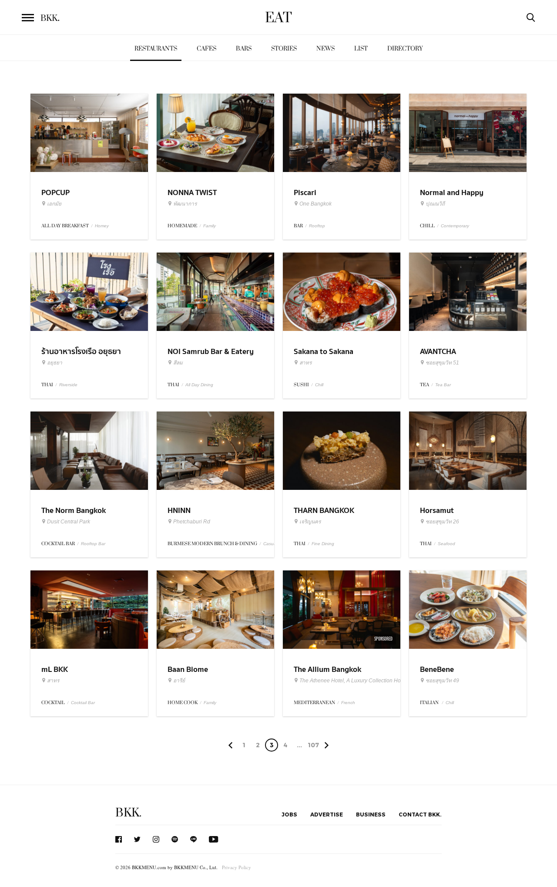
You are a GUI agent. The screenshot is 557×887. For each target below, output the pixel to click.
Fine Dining (323, 543)
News (325, 48)
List (361, 48)
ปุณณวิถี (435, 203)
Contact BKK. (420, 814)
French (348, 702)
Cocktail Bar (83, 702)
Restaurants (155, 48)
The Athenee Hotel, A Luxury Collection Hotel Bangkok (364, 680)
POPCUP (55, 192)
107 (313, 745)
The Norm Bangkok (73, 510)
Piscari (305, 192)
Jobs (289, 814)
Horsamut (437, 510)
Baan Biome (188, 669)
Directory (405, 48)
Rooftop (317, 225)
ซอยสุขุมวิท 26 (442, 521)
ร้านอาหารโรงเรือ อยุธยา (81, 351)
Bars (244, 48)
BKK (50, 18)
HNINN (179, 510)
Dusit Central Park (68, 521)
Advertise (326, 814)
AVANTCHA (438, 351)
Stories (284, 48)
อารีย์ (179, 680)
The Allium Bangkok (327, 669)
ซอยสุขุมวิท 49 (442, 680)
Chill (319, 384)
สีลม (178, 362)
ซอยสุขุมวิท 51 (442, 362)
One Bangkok (315, 203)
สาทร (305, 362)
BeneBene (437, 669)
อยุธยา (54, 362)
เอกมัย (54, 203)
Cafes (206, 48)
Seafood (446, 543)
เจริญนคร (310, 521)
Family (209, 225)
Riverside (68, 384)
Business (371, 814)
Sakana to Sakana (323, 351)
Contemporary (455, 225)
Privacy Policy (236, 867)
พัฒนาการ (185, 203)
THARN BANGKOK (324, 510)
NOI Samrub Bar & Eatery (211, 351)
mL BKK (54, 669)
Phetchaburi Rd (191, 521)
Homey (102, 225)
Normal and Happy (451, 192)
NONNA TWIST (192, 192)
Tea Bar (443, 384)
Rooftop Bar (93, 543)
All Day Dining (199, 384)
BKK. (128, 812)
